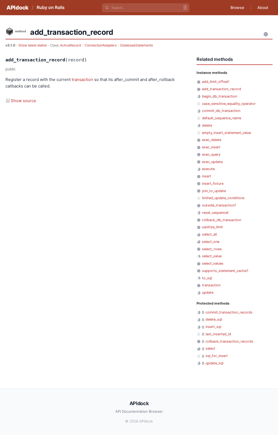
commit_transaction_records (229, 312)
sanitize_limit (212, 227)
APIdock (18, 7)
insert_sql (213, 327)
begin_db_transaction (219, 96)
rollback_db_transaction (221, 220)
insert (206, 176)
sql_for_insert (217, 356)
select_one (210, 242)
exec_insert (211, 147)
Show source (23, 100)
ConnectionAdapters (100, 45)
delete (207, 125)
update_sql (214, 363)
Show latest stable (33, 45)
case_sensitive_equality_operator (229, 104)
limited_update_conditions (223, 198)
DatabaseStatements (136, 45)
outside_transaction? (219, 205)
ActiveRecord (70, 45)
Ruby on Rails (51, 7)
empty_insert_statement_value (226, 133)
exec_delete (211, 140)
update (207, 292)
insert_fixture (212, 183)
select (210, 348)
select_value (212, 256)
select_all (209, 234)
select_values (212, 263)
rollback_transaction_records (229, 341)
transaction (82, 79)
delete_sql (214, 319)
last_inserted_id (218, 334)
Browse (237, 7)
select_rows (212, 249)
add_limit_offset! (215, 82)
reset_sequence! (215, 213)
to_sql (207, 278)
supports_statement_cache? (225, 271)
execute (208, 169)
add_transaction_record (221, 89)
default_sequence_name (221, 118)
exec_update (212, 162)
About (262, 7)
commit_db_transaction (221, 111)
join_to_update (214, 191)
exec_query (211, 154)
